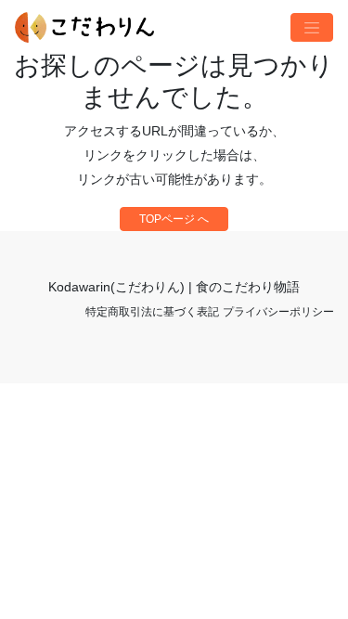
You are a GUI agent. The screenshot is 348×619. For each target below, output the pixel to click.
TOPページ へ (174, 219)
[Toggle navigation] (311, 28)
